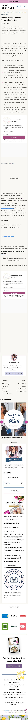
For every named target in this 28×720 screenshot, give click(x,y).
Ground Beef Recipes (14, 682)
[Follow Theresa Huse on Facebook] (6, 373)
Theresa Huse (6, 23)
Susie (9, 163)
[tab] (11, 442)
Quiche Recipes (14, 700)
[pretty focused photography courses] (14, 579)
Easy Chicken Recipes (9, 679)
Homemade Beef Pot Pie (11, 561)
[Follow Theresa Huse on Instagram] (12, 373)
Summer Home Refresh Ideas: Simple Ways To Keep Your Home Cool (14, 550)
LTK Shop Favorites (11, 527)
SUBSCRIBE (7, 473)
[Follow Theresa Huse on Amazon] (21, 373)
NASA (6, 220)
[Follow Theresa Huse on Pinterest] (18, 373)
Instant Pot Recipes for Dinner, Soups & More (14, 692)
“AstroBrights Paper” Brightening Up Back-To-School (21, 386)
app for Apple (12, 200)
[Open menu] (17, 6)
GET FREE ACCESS (14, 666)
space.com (5, 236)
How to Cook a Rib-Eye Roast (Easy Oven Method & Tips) (14, 686)
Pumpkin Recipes (18, 697)
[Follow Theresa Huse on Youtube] (15, 373)
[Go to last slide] (1, 422)
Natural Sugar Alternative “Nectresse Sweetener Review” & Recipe (7, 387)
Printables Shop (16, 1)
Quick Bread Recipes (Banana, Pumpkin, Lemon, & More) (14, 703)
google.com (5, 163)
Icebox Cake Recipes (14, 689)
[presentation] (13, 419)
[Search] (22, 483)
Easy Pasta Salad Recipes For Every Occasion (14, 694)
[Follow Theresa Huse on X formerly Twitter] (9, 373)
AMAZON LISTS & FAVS (11, 523)
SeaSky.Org (15, 227)
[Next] (26, 422)
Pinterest (12, 163)
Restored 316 (19, 712)
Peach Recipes (9, 697)
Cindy (9, 236)
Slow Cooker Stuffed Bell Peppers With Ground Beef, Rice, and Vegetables (14, 542)
